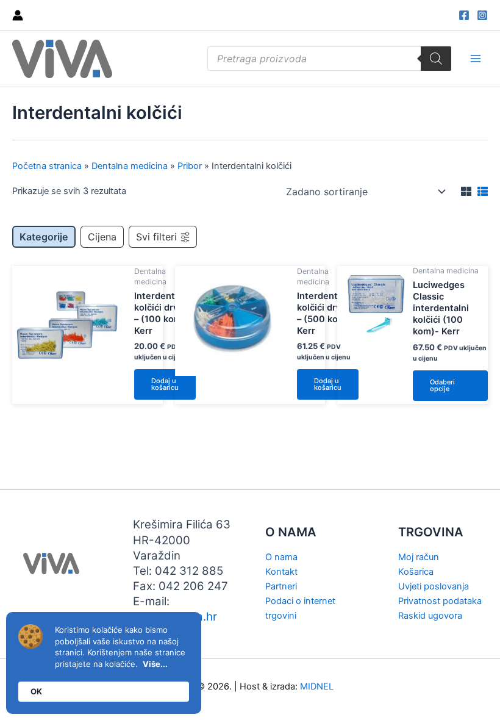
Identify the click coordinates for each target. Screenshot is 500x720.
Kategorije (44, 237)
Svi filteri (156, 237)
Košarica (416, 571)
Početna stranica (47, 165)
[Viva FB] (464, 15)
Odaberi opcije (442, 385)
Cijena (102, 237)
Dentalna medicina (129, 165)
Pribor (189, 165)
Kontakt (281, 571)
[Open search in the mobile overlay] (329, 58)
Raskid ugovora (430, 615)
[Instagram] (482, 15)
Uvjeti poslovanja (433, 586)
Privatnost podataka (440, 601)
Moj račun (418, 557)
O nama (281, 557)
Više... (155, 664)
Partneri (281, 586)
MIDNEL (317, 686)
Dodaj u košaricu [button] (165, 384)
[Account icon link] (17, 15)
